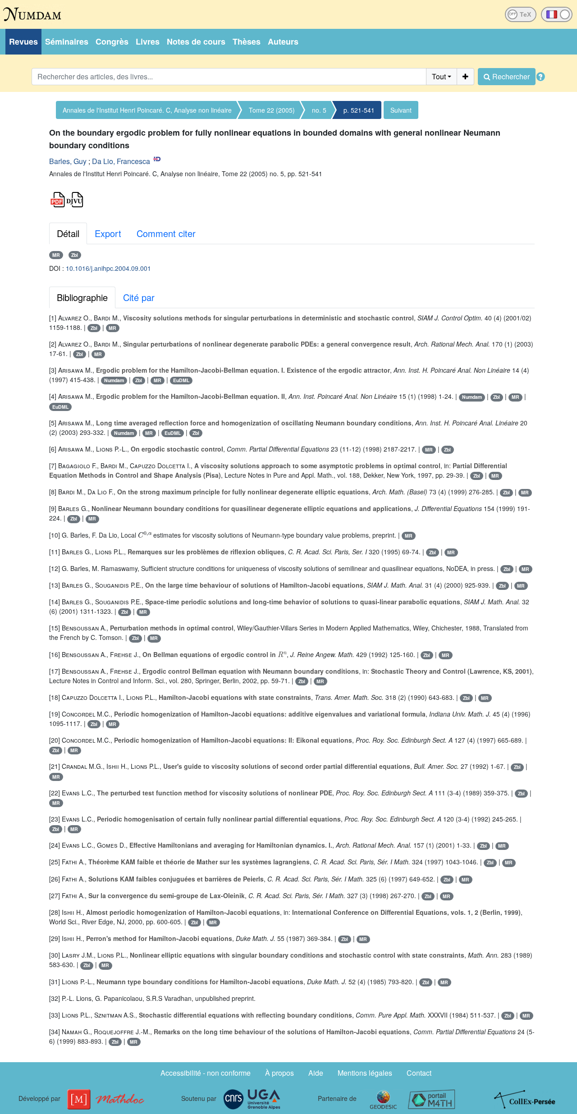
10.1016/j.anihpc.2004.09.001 (108, 268)
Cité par (139, 297)
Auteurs (283, 41)
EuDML (181, 380)
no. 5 (319, 109)
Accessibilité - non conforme (205, 1073)
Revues (23, 41)
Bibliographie (82, 297)
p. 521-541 (359, 109)
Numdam (114, 380)
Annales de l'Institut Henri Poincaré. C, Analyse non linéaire (147, 109)
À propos (279, 1073)
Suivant (401, 109)
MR (56, 254)
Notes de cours (196, 41)
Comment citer (166, 233)
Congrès (112, 41)
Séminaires (66, 41)
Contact (419, 1073)
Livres (148, 41)
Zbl (74, 254)
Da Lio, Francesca (121, 161)
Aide (315, 1073)
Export (108, 233)
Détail (68, 233)
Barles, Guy (68, 161)
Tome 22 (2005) (272, 109)
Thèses (247, 41)
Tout (439, 76)
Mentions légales (365, 1073)
